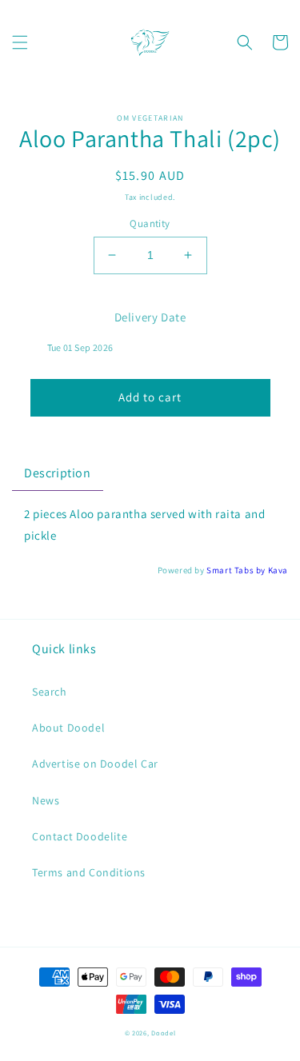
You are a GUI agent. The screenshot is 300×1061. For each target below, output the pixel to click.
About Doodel (68, 727)
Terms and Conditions (89, 872)
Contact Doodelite (79, 836)
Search (49, 691)
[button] (20, 42)
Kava (278, 570)
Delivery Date (150, 317)
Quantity (150, 223)
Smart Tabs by (236, 570)
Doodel (163, 1032)
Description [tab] (57, 473)
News (45, 800)
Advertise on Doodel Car (95, 763)
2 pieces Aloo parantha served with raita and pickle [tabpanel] (144, 524)
